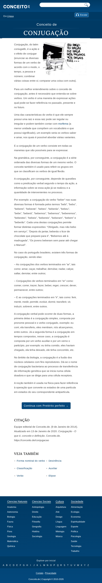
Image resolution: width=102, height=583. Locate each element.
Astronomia (12, 512)
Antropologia (38, 507)
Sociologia (37, 536)
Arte (58, 512)
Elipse (52, 475)
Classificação (24, 468)
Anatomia (11, 507)
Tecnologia (76, 546)
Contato (39, 573)
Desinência (55, 460)
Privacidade (50, 573)
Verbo (20, 475)
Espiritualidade (78, 522)
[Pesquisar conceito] (86, 5)
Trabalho (75, 551)
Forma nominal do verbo (31, 460)
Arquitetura (61, 507)
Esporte (74, 526)
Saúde (74, 541)
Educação (37, 517)
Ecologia (75, 512)
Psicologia (76, 536)
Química (11, 546)
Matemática (12, 541)
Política (74, 531)
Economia (75, 517)
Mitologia (60, 531)
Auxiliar (53, 468)
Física (10, 526)
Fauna (10, 522)
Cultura (60, 501)
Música (59, 536)
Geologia (11, 536)
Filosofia (36, 522)
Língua (10, 16)
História (35, 531)
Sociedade (77, 501)
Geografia (36, 526)
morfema (63, 123)
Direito (35, 512)
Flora (9, 531)
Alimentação (77, 507)
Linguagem (61, 526)
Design (59, 517)
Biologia (11, 517)
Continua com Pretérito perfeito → (46, 405)
